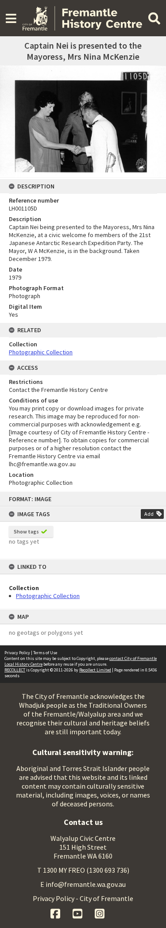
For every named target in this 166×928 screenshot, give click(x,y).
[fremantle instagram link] (99, 912)
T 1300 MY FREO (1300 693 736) (83, 870)
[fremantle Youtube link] (78, 912)
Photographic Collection (48, 596)
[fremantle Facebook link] (56, 912)
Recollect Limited (95, 670)
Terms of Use (45, 653)
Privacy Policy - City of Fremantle (83, 898)
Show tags (26, 531)
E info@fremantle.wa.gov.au (83, 884)
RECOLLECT (14, 670)
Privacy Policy (17, 653)
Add (149, 513)
